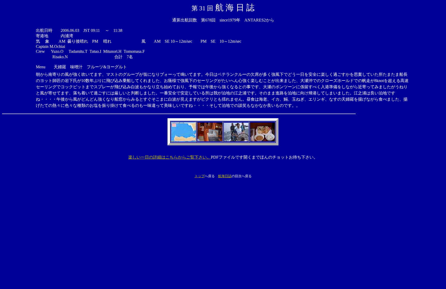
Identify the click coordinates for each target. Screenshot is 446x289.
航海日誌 (225, 176)
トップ (200, 176)
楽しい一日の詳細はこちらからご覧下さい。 (169, 157)
